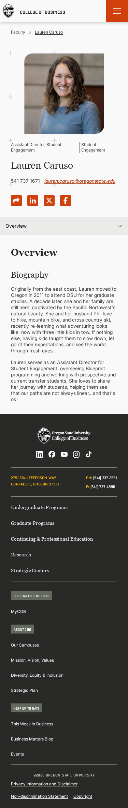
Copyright (82, 796)
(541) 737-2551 (105, 477)
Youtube (64, 454)
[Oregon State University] (8, 11)
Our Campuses (25, 645)
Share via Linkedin (32, 200)
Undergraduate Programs (39, 507)
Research (21, 554)
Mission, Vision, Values (32, 660)
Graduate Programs (32, 523)
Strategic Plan (24, 690)
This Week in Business (32, 723)
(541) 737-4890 (103, 486)
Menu (117, 11)
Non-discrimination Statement (39, 796)
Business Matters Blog (32, 738)
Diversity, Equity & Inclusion (37, 675)
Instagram (76, 454)
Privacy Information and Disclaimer (44, 783)
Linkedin (39, 454)
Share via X (49, 200)
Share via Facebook (65, 200)
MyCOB (18, 611)
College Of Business (42, 11)
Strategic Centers (30, 570)
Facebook (51, 454)
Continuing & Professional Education (52, 539)
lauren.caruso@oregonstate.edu (79, 181)
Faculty (18, 32)
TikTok (88, 454)
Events (17, 754)
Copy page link (16, 200)
